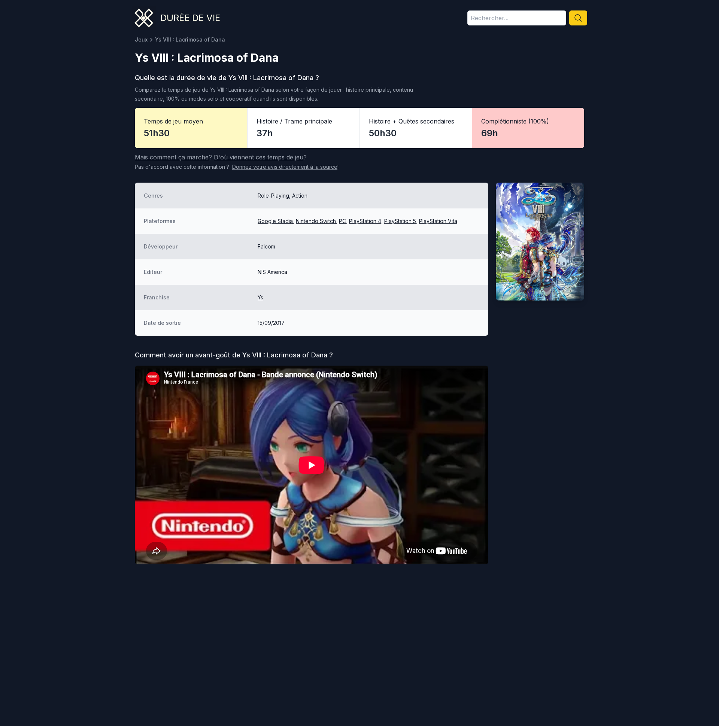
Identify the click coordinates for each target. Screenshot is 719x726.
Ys (260, 297)
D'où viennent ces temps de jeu (258, 157)
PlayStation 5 (400, 221)
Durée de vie (190, 17)
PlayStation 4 (365, 221)
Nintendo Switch (316, 221)
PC (342, 221)
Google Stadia (275, 221)
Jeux (141, 39)
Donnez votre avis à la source (284, 167)
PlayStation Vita (438, 221)
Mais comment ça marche (172, 157)
